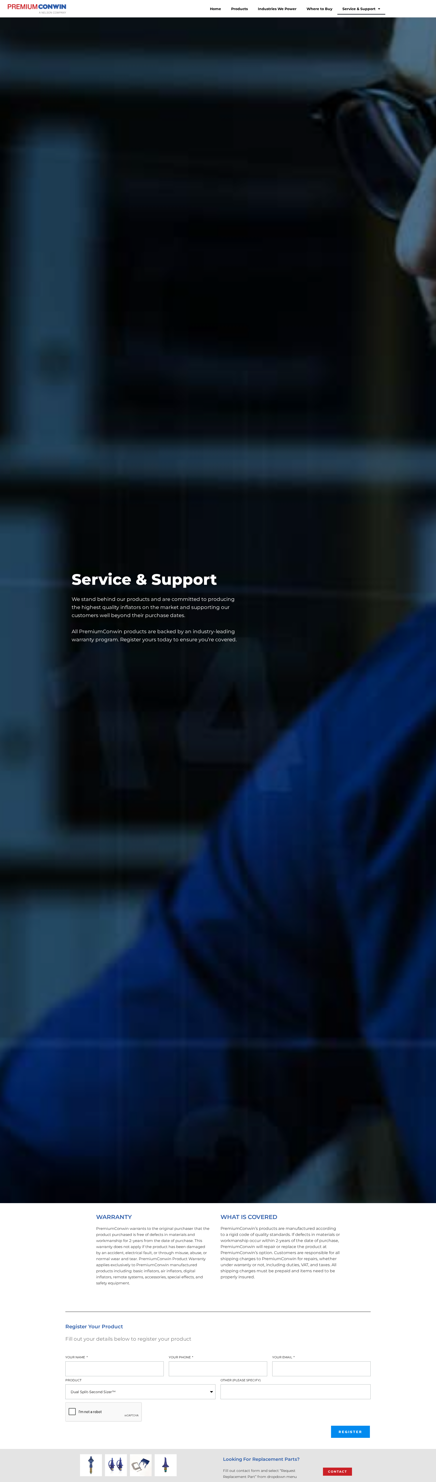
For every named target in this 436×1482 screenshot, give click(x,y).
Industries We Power (277, 9)
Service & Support (358, 9)
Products (239, 9)
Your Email (282, 1357)
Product (73, 1380)
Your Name (75, 1357)
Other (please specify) (241, 1380)
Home (215, 9)
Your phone (180, 1357)
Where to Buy (319, 9)
